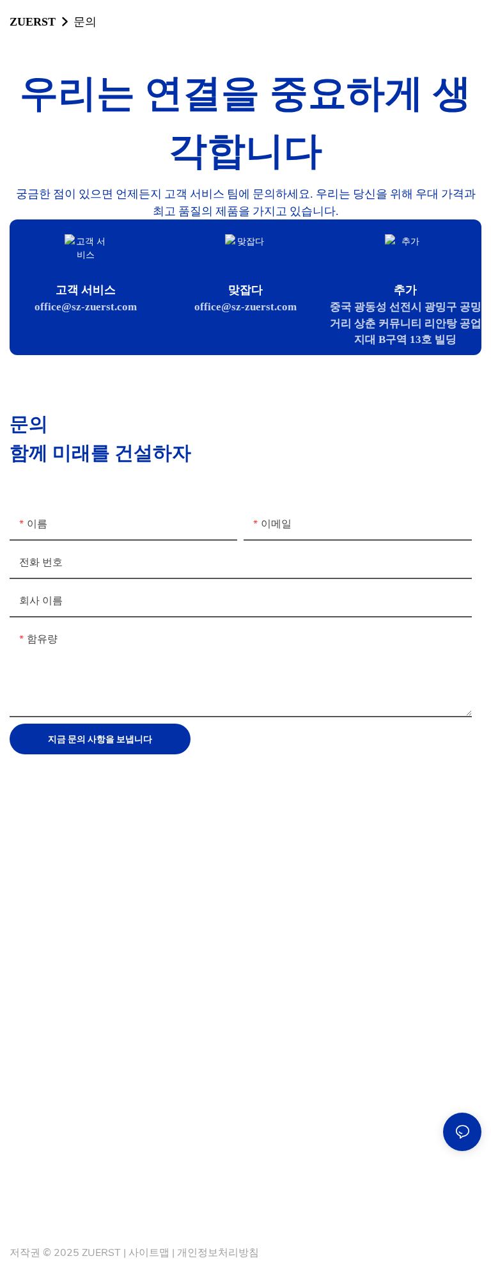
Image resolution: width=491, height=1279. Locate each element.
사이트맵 (149, 1253)
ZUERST (33, 21)
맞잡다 (245, 289)
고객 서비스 (86, 289)
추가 (405, 289)
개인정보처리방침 (218, 1253)
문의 (85, 21)
